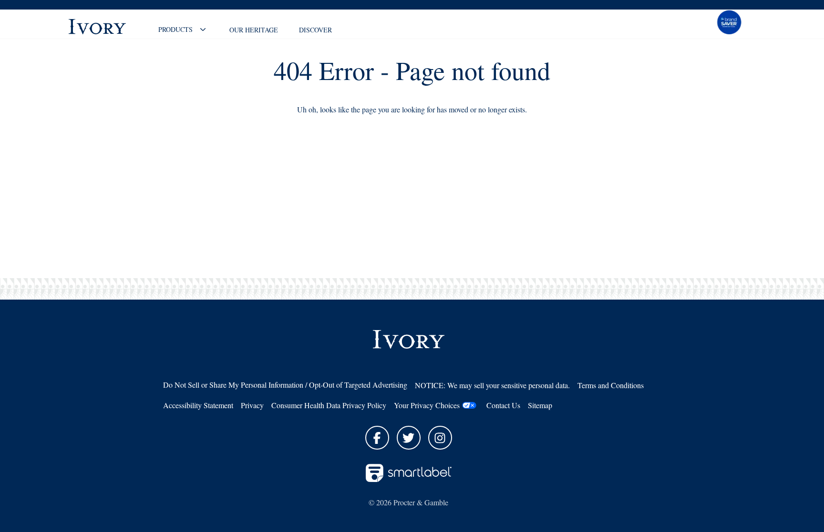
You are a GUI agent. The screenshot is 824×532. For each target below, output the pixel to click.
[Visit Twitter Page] (409, 438)
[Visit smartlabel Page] (408, 473)
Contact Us (503, 405)
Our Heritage (253, 30)
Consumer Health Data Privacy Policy (328, 405)
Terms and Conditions (610, 385)
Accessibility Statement (198, 405)
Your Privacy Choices (427, 405)
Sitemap (540, 405)
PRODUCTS (175, 29)
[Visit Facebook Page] (377, 438)
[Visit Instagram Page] (440, 438)
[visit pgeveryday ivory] (729, 22)
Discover (315, 30)
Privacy (252, 405)
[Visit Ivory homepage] (107, 26)
